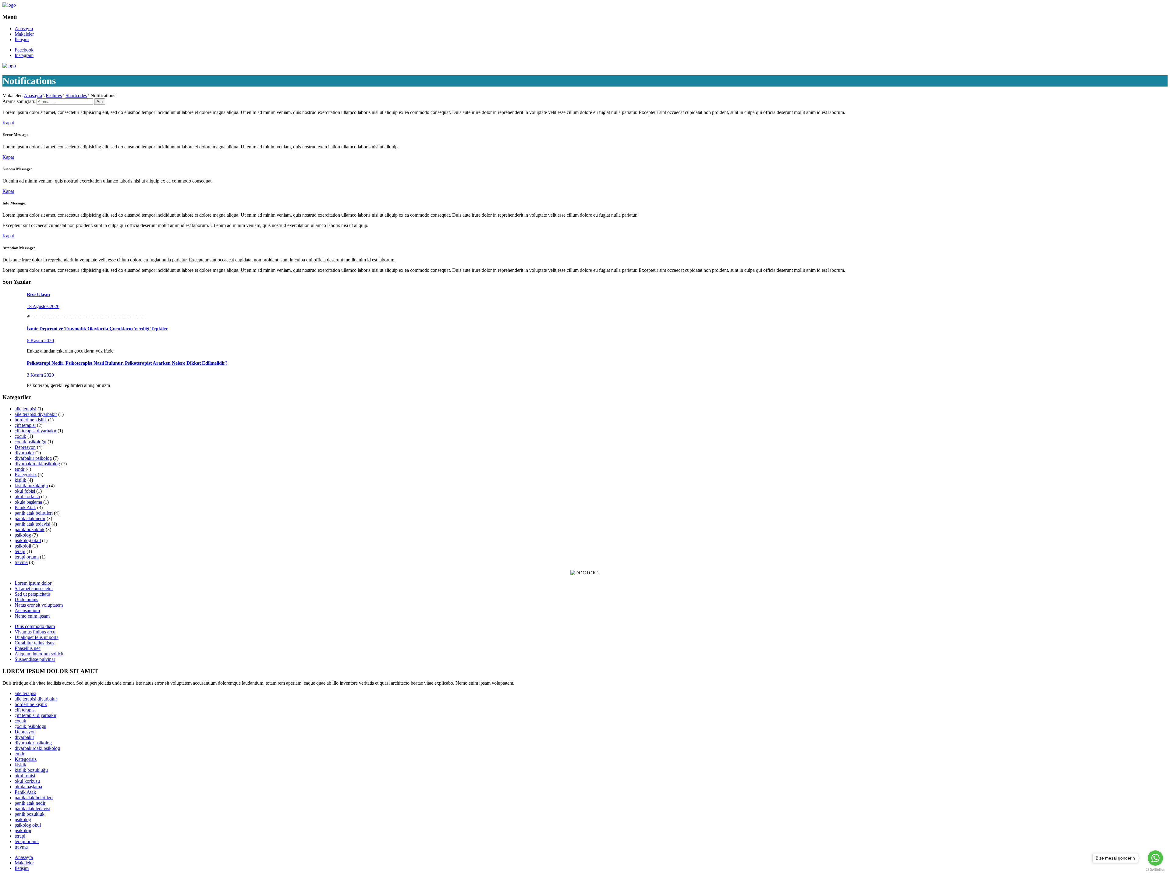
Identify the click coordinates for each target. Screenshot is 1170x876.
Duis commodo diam (35, 626)
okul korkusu (27, 496)
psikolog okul (28, 540)
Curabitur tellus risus (34, 642)
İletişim (22, 39)
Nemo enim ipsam (32, 616)
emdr (19, 469)
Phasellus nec (28, 648)
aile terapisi (25, 408)
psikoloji (23, 545)
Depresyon (25, 447)
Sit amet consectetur (34, 588)
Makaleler (24, 34)
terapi (20, 551)
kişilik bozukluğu (31, 485)
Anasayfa (24, 28)
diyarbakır (24, 452)
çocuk (20, 436)
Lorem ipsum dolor (33, 583)
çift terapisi (25, 425)
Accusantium (27, 610)
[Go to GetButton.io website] (1155, 870)
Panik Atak (25, 507)
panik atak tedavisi (32, 524)
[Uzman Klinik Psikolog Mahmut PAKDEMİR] (9, 5)
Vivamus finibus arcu (35, 631)
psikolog (23, 534)
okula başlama (28, 502)
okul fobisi (25, 491)
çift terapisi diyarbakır (35, 430)
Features (54, 95)
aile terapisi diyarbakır (36, 414)
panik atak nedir (30, 518)
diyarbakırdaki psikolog (37, 463)
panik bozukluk (29, 529)
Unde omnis (26, 599)
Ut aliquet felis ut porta (36, 637)
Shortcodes (76, 95)
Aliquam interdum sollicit (39, 653)
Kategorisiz (26, 474)
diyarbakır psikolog (33, 458)
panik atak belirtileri (34, 513)
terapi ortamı (27, 556)
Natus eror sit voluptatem (39, 605)
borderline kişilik (31, 419)
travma (21, 562)
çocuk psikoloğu (30, 441)
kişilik (20, 480)
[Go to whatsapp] (1155, 858)
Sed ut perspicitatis (33, 594)
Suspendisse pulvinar (35, 659)
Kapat (8, 122)
